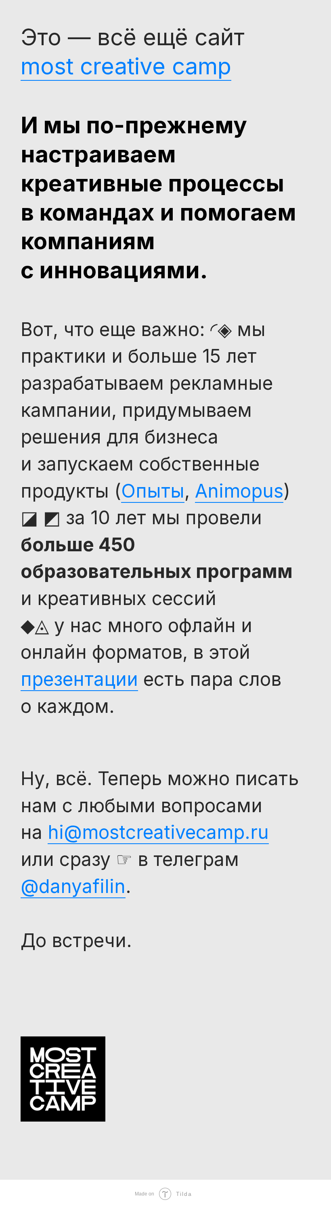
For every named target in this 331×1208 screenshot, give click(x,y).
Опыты (152, 490)
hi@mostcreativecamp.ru (158, 832)
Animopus (239, 490)
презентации (79, 679)
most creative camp (126, 66)
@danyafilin (73, 886)
